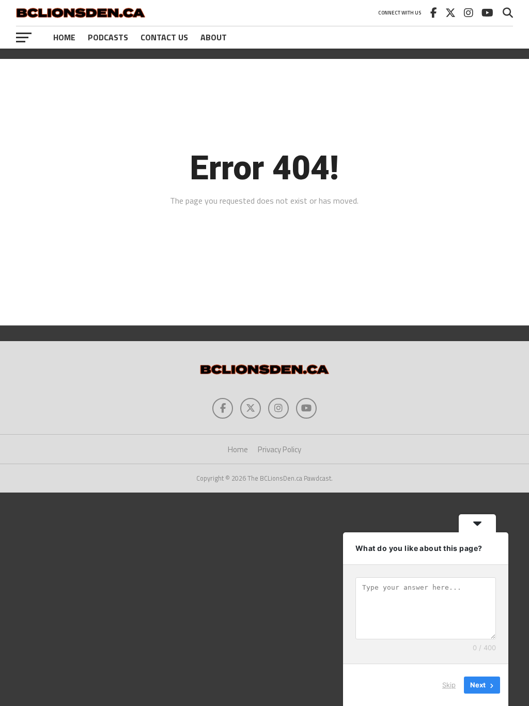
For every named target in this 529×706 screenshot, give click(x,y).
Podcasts (108, 37)
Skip (449, 685)
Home (64, 37)
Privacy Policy (279, 449)
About (213, 37)
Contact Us (164, 37)
